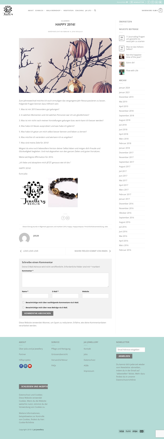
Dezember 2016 (126, 203)
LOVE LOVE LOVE (30, 251)
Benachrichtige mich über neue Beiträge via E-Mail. (47, 307)
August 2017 (124, 166)
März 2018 (123, 138)
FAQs (53, 365)
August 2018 (124, 120)
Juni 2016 (123, 231)
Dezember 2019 (126, 97)
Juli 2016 (123, 227)
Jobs (86, 354)
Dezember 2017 (126, 152)
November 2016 (126, 208)
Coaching (79, 10)
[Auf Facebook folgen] (149, 2)
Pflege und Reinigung (60, 348)
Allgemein (65, 21)
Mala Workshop (53, 10)
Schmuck (39, 10)
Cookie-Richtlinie (26, 422)
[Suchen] (95, 10)
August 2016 (124, 222)
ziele (106, 227)
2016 (65, 227)
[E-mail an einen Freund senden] (68, 218)
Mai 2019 (123, 101)
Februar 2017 (125, 194)
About (30, 10)
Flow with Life (132, 70)
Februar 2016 (125, 250)
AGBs (86, 365)
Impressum (89, 371)
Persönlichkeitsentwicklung (94, 227)
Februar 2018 (125, 143)
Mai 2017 (123, 180)
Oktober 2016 (125, 213)
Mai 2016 (123, 236)
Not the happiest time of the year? (133, 56)
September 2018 (126, 115)
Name (25, 291)
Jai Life (88, 10)
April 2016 (123, 240)
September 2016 (126, 217)
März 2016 (123, 245)
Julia (81, 31)
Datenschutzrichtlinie (126, 379)
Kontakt (87, 348)
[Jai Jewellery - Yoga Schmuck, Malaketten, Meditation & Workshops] (13, 10)
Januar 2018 (124, 148)
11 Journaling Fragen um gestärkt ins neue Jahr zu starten (135, 39)
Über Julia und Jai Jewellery (31, 348)
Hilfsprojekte (24, 360)
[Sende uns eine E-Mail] (156, 2)
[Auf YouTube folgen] (160, 2)
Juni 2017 (123, 175)
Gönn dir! (130, 63)
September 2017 (126, 162)
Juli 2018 (123, 125)
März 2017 (123, 189)
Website (85, 291)
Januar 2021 (124, 92)
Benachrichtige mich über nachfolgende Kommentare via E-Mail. (52, 302)
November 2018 (126, 111)
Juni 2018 (123, 129)
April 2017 (123, 185)
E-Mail (55, 291)
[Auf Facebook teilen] (63, 218)
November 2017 (126, 157)
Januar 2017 (124, 199)
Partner (22, 354)
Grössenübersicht (59, 354)
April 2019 (123, 106)
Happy (69, 227)
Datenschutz (89, 360)
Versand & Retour (59, 360)
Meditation (68, 10)
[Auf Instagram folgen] (152, 2)
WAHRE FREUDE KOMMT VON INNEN (91, 251)
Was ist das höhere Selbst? (134, 48)
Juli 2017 (123, 171)
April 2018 (123, 134)
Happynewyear (78, 227)
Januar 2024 (124, 87)
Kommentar (27, 271)
